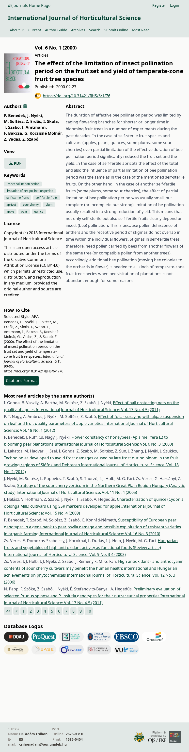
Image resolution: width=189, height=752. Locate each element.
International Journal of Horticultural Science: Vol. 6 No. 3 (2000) (114, 444)
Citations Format (21, 380)
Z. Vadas (12, 139)
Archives (78, 30)
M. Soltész (14, 121)
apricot (11, 204)
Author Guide (56, 30)
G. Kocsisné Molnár (43, 133)
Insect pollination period (22, 184)
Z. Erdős (34, 121)
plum (49, 204)
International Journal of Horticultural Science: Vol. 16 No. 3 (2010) (100, 533)
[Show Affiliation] (25, 106)
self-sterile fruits (17, 198)
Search (94, 30)
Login (174, 5)
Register (159, 5)
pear (24, 211)
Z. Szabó (30, 139)
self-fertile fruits (47, 198)
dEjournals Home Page (29, 5)
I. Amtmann (34, 127)
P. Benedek (15, 115)
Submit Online (116, 30)
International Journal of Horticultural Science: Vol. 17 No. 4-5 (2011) (98, 409)
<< (8, 611)
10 (89, 611)
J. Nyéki (35, 115)
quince (38, 211)
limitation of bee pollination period (29, 191)
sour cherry (31, 204)
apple (10, 211)
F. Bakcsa (13, 133)
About (15, 30)
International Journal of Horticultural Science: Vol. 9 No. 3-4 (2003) (65, 554)
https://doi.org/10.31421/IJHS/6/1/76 (76, 96)
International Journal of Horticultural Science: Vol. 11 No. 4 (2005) (76, 492)
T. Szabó (12, 127)
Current (34, 30)
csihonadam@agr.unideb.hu (43, 744)
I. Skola (51, 121)
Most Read (141, 30)
